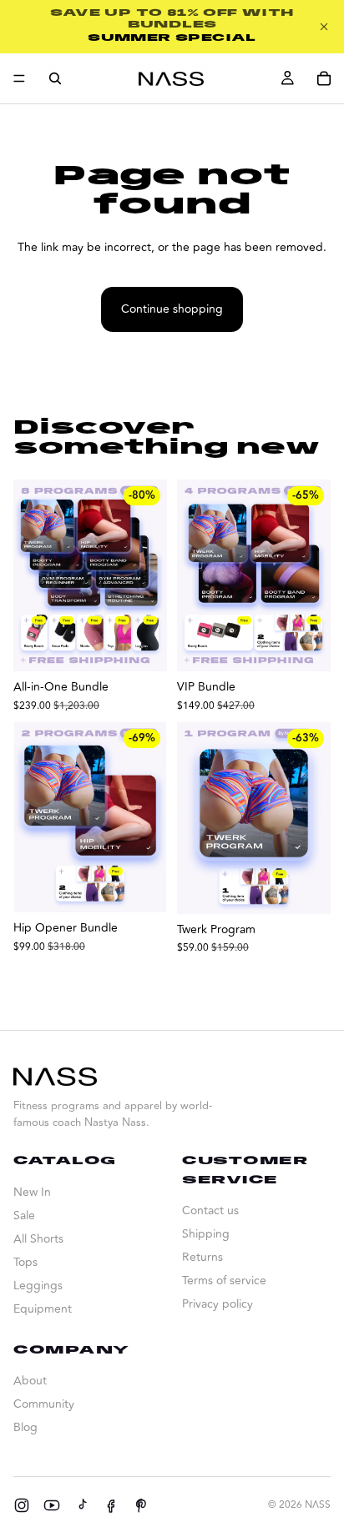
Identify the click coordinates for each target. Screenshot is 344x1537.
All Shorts (38, 1239)
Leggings (38, 1285)
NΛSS (318, 1505)
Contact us (210, 1210)
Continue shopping (172, 309)
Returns (202, 1257)
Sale (24, 1215)
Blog (25, 1427)
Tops (25, 1262)
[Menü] (19, 78)
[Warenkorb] (324, 78)
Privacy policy (217, 1304)
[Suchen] (55, 78)
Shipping (206, 1234)
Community (43, 1404)
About (30, 1380)
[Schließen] (324, 26)
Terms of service (224, 1280)
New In (32, 1192)
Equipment (42, 1309)
